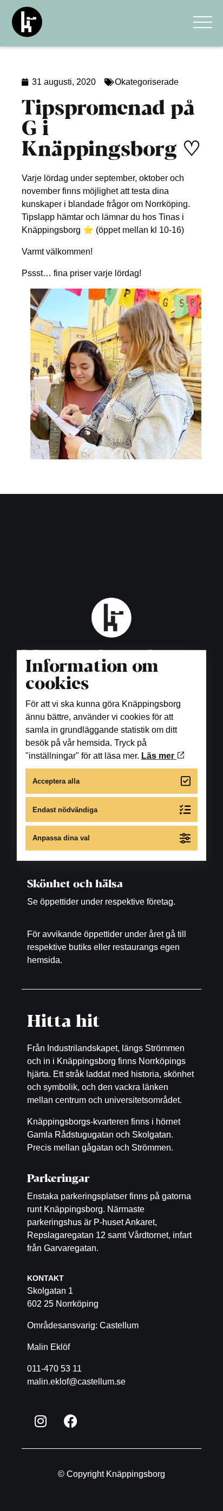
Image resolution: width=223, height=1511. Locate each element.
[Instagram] (40, 1421)
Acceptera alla (56, 781)
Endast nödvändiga (64, 809)
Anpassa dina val (61, 838)
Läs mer (158, 755)
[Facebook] (70, 1421)
